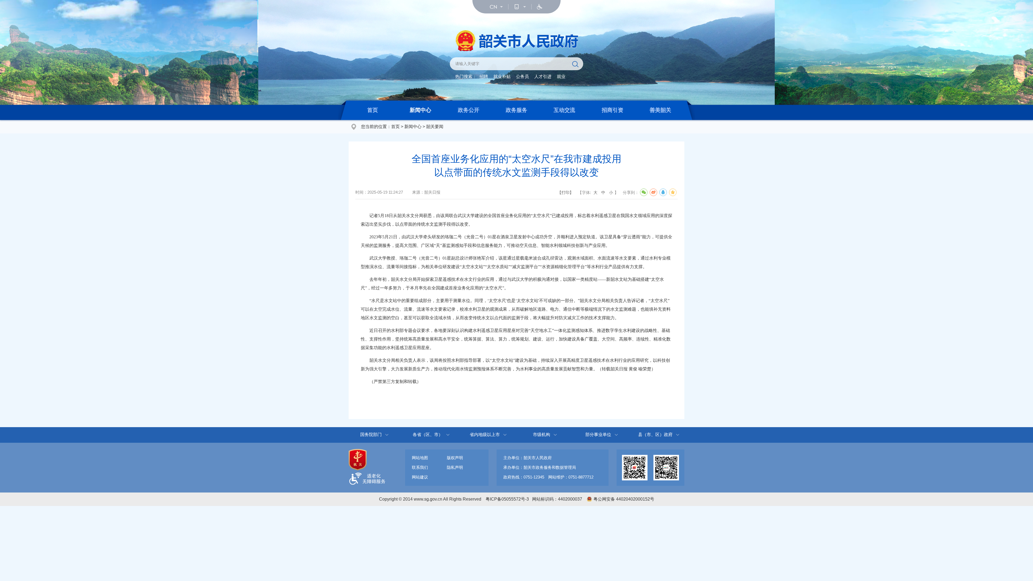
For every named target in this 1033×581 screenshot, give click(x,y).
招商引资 (612, 110)
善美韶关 (660, 110)
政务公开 (468, 110)
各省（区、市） (428, 434)
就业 (561, 76)
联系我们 (420, 467)
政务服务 (516, 110)
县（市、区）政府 (655, 434)
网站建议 (420, 477)
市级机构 (541, 434)
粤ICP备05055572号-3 (507, 499)
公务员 (522, 76)
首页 (372, 110)
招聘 (483, 76)
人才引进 (542, 76)
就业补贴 (502, 76)
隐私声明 (455, 467)
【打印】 (565, 192)
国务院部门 (371, 434)
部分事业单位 (598, 434)
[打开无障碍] (540, 7)
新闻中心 (420, 110)
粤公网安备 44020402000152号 (623, 499)
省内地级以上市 (485, 434)
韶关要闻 (434, 126)
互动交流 (564, 110)
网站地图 (420, 457)
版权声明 (455, 457)
